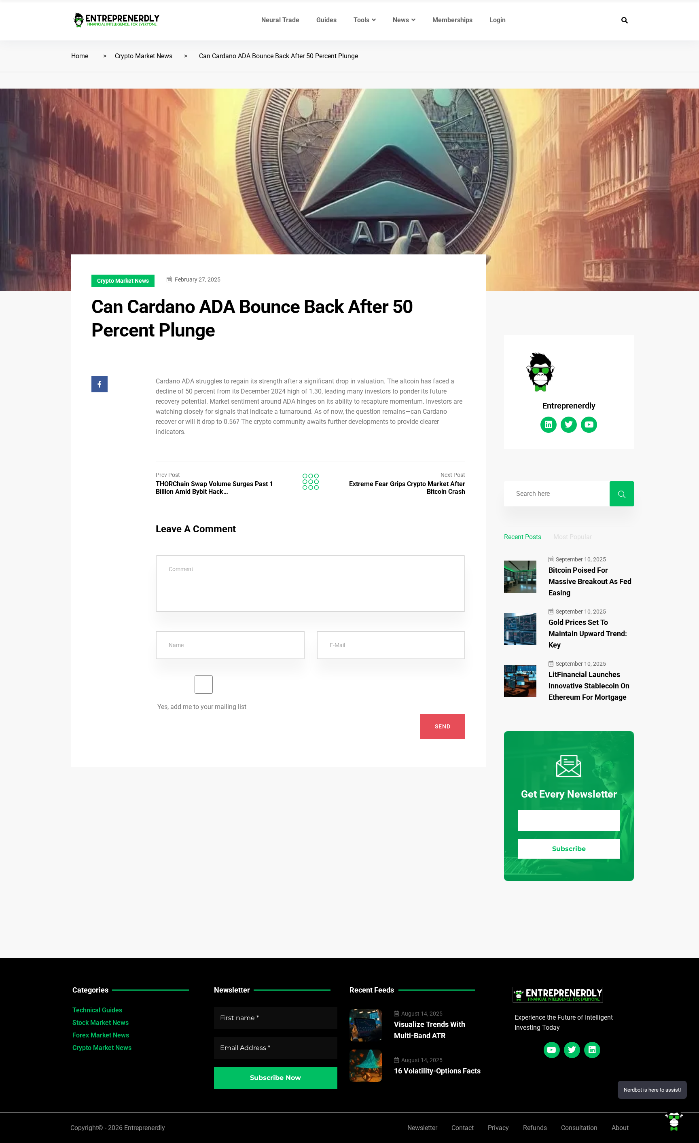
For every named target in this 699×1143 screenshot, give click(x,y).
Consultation (579, 1128)
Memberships (452, 20)
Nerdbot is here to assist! (652, 1090)
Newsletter (422, 1128)
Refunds (535, 1128)
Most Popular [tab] (572, 537)
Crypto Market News (143, 56)
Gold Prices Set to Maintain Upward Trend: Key (588, 633)
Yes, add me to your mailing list (201, 707)
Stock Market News (100, 1023)
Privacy (498, 1128)
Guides (326, 20)
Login (497, 20)
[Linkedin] (548, 425)
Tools (361, 20)
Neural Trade (280, 20)
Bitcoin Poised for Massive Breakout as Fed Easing (590, 581)
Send (443, 726)
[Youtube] (589, 425)
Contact (462, 1128)
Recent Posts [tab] (522, 537)
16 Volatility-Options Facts (437, 1071)
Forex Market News (100, 1035)
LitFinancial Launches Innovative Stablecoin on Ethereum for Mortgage (589, 685)
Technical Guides (97, 1010)
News (401, 20)
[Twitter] (569, 425)
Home (79, 56)
